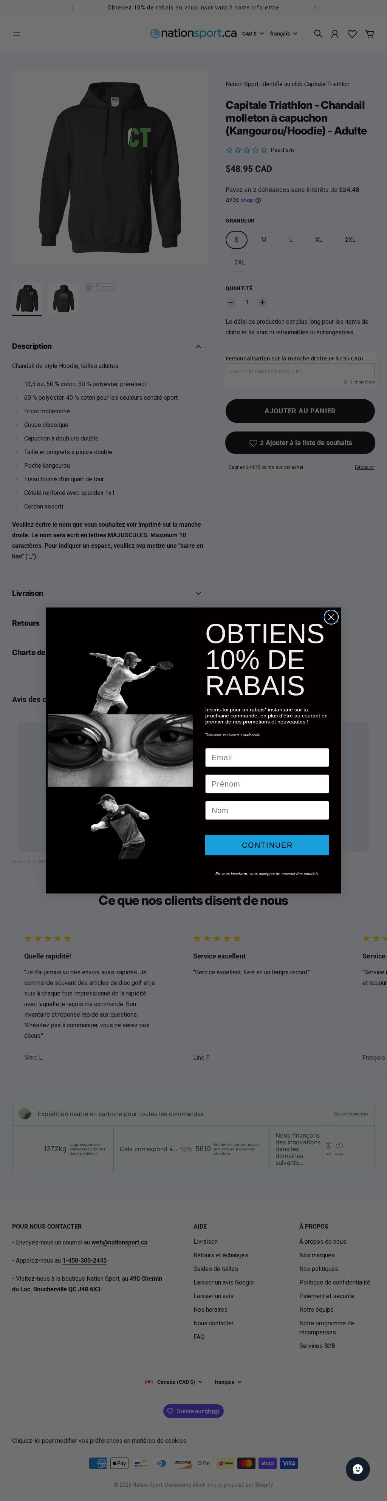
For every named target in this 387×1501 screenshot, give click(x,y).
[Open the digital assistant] (358, 1469)
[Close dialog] (331, 617)
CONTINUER (267, 845)
